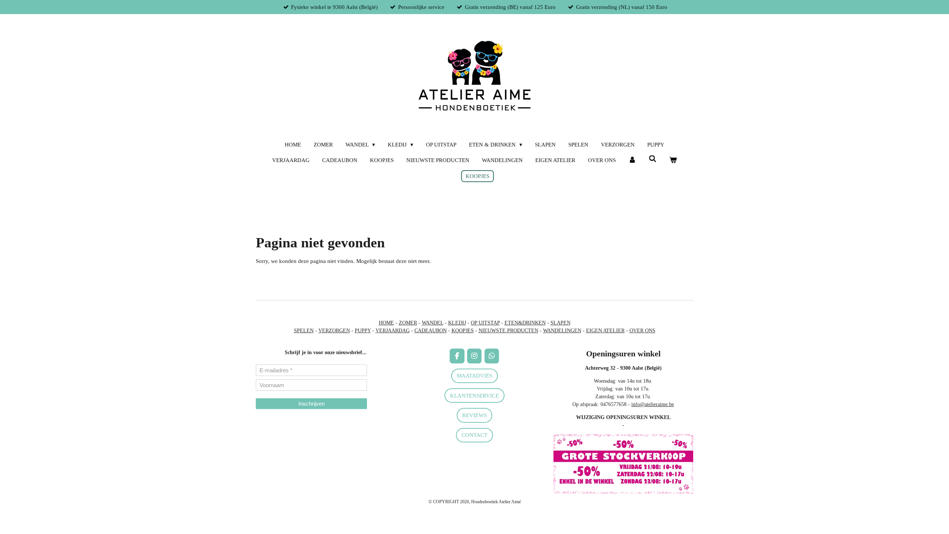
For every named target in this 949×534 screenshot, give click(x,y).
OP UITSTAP (485, 323)
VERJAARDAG (393, 330)
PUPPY (363, 330)
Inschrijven (311, 403)
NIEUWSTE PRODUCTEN (508, 330)
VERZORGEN (334, 330)
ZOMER (408, 323)
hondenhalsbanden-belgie (282, 422)
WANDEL (432, 323)
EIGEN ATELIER (605, 330)
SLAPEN (560, 323)
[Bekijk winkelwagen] (673, 160)
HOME (386, 323)
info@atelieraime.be (652, 404)
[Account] (632, 160)
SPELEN (304, 330)
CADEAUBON (430, 330)
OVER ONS (642, 330)
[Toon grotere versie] (623, 464)
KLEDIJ (457, 323)
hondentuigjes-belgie (277, 430)
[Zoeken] (652, 159)
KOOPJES (463, 330)
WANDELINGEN (562, 330)
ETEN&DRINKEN (525, 323)
